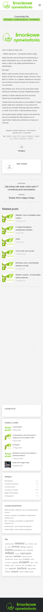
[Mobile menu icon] (39, 5)
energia (23, 547)
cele (27, 544)
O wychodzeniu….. (18, 427)
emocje (14, 136)
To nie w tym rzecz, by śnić (25, 251)
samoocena (18, 565)
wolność (16, 138)
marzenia (30, 550)
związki (21, 572)
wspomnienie (23, 138)
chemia (31, 544)
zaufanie (30, 138)
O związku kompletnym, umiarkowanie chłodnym (24, 228)
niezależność (9, 559)
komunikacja (18, 550)
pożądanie (26, 559)
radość (32, 562)
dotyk (9, 547)
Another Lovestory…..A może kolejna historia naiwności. (28, 276)
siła (23, 565)
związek (14, 571)
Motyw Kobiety (9, 529)
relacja (36, 562)
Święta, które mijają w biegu (21, 462)
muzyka (17, 553)
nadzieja (17, 556)
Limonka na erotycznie (18, 130)
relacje (7, 565)
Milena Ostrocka (10, 510)
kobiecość (30, 547)
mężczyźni (9, 556)
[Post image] (8, 218)
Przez (31, 130)
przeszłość (8, 562)
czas (35, 544)
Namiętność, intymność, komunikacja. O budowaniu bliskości (25, 454)
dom (6, 547)
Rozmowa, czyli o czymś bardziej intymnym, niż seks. (27, 264)
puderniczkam (9, 526)
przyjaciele (15, 562)
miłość (9, 553)
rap (11, 138)
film (19, 136)
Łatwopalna (16, 445)
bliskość (9, 136)
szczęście (28, 565)
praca (32, 559)
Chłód (18, 239)
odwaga (16, 559)
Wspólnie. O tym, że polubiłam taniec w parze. (28, 216)
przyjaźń (37, 136)
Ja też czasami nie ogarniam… (23, 526)
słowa (34, 565)
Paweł (20, 559)
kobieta (24, 136)
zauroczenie (32, 568)
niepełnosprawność (27, 556)
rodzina (12, 565)
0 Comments (27, 133)
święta (27, 572)
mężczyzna (30, 136)
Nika (6, 521)
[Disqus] (21, 318)
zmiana (7, 572)
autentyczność (9, 544)
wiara (6, 568)
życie (31, 572)
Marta (24, 550)
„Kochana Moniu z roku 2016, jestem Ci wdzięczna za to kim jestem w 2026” (24, 436)
